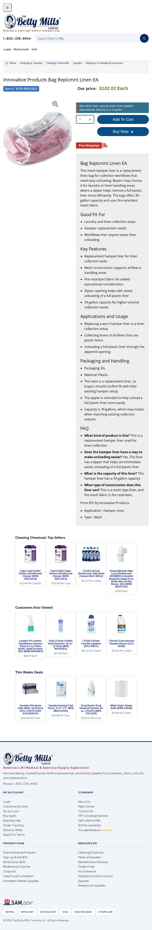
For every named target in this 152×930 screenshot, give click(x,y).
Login (7, 801)
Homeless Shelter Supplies (21, 881)
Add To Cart (123, 119)
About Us (84, 801)
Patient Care (86, 866)
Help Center (86, 806)
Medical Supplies (89, 857)
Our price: (87, 89)
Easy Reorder (12, 820)
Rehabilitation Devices (93, 862)
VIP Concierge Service (93, 815)
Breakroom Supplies (92, 885)
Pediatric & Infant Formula (95, 876)
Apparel (83, 881)
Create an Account (15, 806)
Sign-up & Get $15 (15, 857)
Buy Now (121, 131)
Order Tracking (13, 825)
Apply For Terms (14, 834)
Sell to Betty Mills (89, 820)
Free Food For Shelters (18, 876)
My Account (21, 49)
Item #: (9, 88)
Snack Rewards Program (19, 852)
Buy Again (9, 815)
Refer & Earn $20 (14, 862)
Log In (7, 49)
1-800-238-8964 (17, 38)
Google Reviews (95, 830)
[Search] (144, 38)
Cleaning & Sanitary (91, 852)
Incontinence (87, 871)
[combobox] (85, 119)
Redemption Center (16, 866)
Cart (34, 49)
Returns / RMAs (13, 830)
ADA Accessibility (89, 825)
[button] (5, 139)
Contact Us (85, 811)
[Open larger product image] (37, 139)
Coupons (9, 871)
